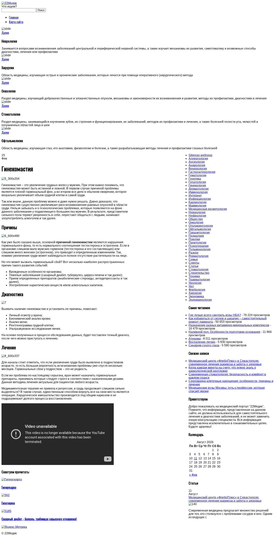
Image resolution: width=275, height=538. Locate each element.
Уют (191, 286)
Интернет (195, 195)
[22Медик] (9, 3)
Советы (194, 262)
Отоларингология (201, 225)
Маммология (197, 205)
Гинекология (197, 185)
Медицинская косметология (208, 209)
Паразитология (199, 232)
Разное (193, 252)
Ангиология (197, 161)
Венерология (198, 168)
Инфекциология (200, 198)
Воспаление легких (202, 342)
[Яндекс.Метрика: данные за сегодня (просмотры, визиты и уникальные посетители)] (14, 527)
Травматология (199, 279)
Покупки (194, 239)
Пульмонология (199, 249)
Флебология (197, 289)
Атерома (195, 338)
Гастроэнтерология (202, 172)
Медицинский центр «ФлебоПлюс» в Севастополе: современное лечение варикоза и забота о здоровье (225, 362)
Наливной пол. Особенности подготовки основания (224, 331)
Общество (196, 219)
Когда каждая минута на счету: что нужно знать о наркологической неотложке (222, 369)
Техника (194, 276)
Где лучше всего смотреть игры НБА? (215, 315)
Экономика (196, 296)
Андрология (197, 165)
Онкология (196, 222)
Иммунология (198, 192)
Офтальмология (200, 229)
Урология (195, 283)
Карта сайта (16, 22)
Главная (14, 17)
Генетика (195, 178)
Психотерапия (199, 246)
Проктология (197, 242)
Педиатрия (196, 235)
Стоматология (198, 269)
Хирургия (195, 293)
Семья (193, 259)
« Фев (193, 474)
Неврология (197, 212)
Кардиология (198, 202)
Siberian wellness (200, 155)
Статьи (193, 266)
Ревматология (198, 256)
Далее (5, 32)
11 (195, 458)
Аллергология (198, 158)
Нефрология (197, 215)
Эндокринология (200, 299)
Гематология (197, 175)
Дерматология (199, 188)
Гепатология (197, 182)
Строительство (199, 272)
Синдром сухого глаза (204, 345)
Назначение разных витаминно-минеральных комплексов (229, 325)
